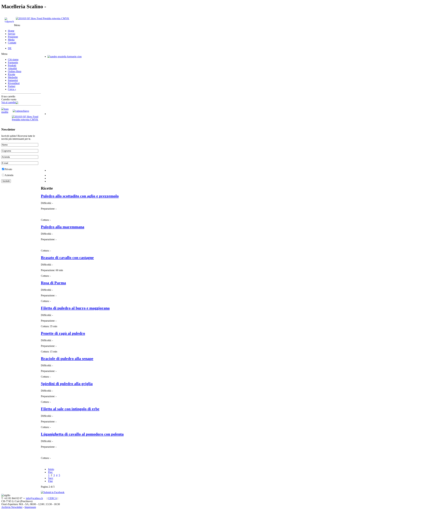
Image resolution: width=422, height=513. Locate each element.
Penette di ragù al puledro (63, 333)
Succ (50, 478)
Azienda (9, 175)
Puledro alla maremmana (62, 227)
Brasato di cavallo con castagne (67, 257)
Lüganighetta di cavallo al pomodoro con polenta (82, 434)
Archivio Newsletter (11, 507)
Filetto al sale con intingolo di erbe (70, 409)
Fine (50, 481)
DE (10, 48)
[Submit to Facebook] (52, 492)
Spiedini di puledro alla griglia (67, 383)
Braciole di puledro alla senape (67, 358)
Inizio (51, 469)
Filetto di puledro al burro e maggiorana (75, 308)
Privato (8, 169)
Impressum (30, 507)
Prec (50, 472)
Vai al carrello (8, 102)
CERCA (52, 498)
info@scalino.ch (34, 498)
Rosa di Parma (53, 283)
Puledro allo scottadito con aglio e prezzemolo (80, 196)
